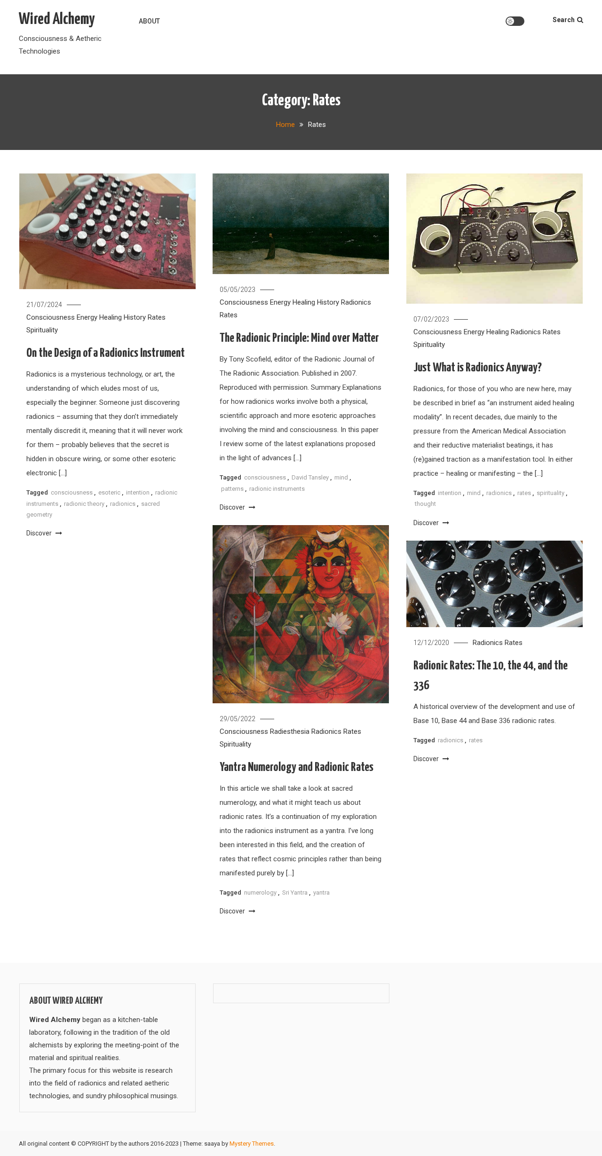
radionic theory (84, 503)
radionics (122, 503)
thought (425, 503)
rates (524, 492)
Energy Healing (99, 317)
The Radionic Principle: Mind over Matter (299, 338)
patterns (232, 488)
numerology (260, 892)
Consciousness (50, 317)
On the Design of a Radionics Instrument (105, 353)
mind (341, 477)
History (135, 317)
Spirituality (42, 330)
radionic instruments (277, 488)
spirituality (550, 492)
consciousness (72, 492)
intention (138, 492)
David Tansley (310, 477)
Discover (39, 533)
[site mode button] (515, 21)
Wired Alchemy (57, 19)
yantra (321, 892)
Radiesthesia (289, 731)
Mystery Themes (252, 1143)
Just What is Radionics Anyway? (477, 368)
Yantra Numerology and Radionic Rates (296, 767)
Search (564, 20)
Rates (157, 317)
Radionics (356, 302)
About (149, 21)
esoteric (109, 492)
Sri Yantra (295, 892)
